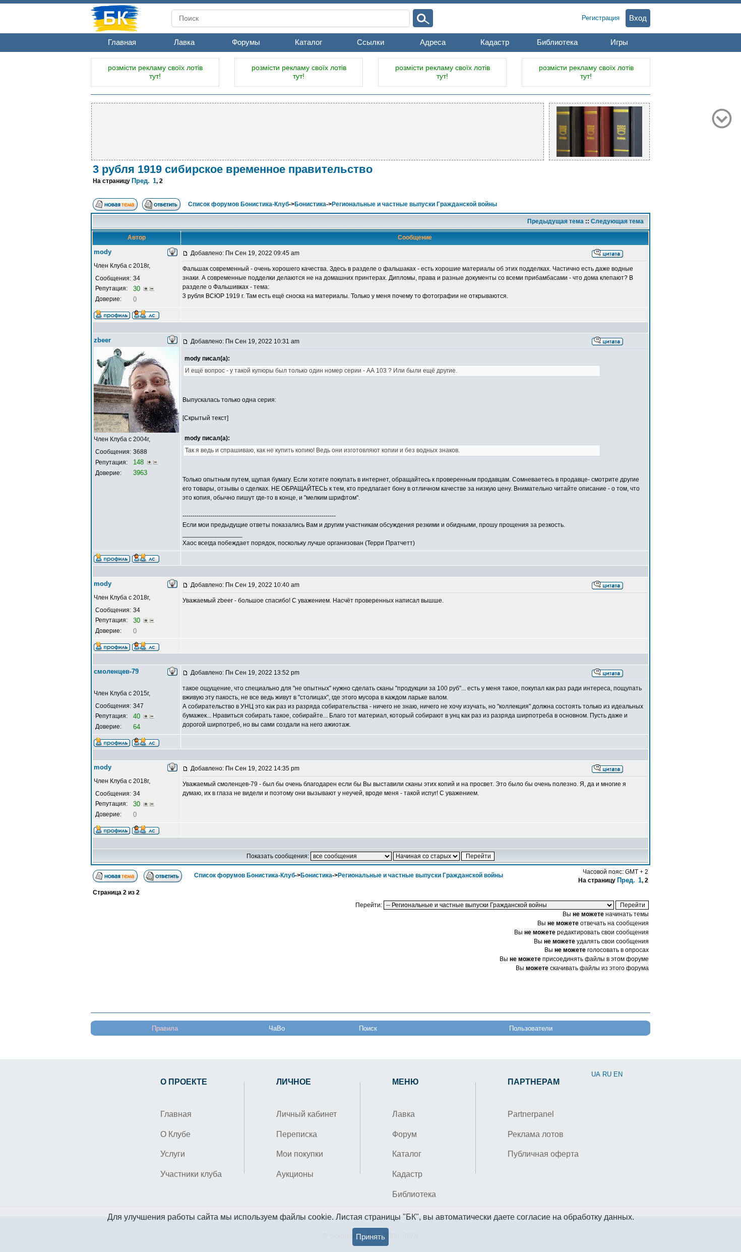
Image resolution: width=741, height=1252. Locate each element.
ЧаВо (277, 1028)
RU (606, 1074)
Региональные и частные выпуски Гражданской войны (414, 204)
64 (136, 727)
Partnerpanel (531, 1114)
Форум (404, 1134)
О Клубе (175, 1134)
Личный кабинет (306, 1114)
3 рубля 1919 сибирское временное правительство (233, 169)
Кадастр (494, 42)
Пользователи (530, 1028)
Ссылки (370, 42)
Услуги (172, 1154)
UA (595, 1074)
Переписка (296, 1134)
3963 (140, 472)
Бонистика (310, 204)
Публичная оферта (543, 1154)
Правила (165, 1028)
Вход (638, 18)
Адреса (433, 42)
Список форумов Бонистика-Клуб (238, 204)
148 (139, 462)
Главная (122, 42)
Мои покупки (299, 1154)
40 (137, 716)
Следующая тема (617, 221)
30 (137, 288)
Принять (370, 1236)
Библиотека (557, 42)
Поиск (368, 1028)
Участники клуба (191, 1174)
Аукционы (295, 1174)
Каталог (308, 42)
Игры (619, 42)
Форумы (246, 42)
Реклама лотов (536, 1134)
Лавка (184, 42)
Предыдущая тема (555, 221)
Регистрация (601, 18)
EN (618, 1074)
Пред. (141, 181)
